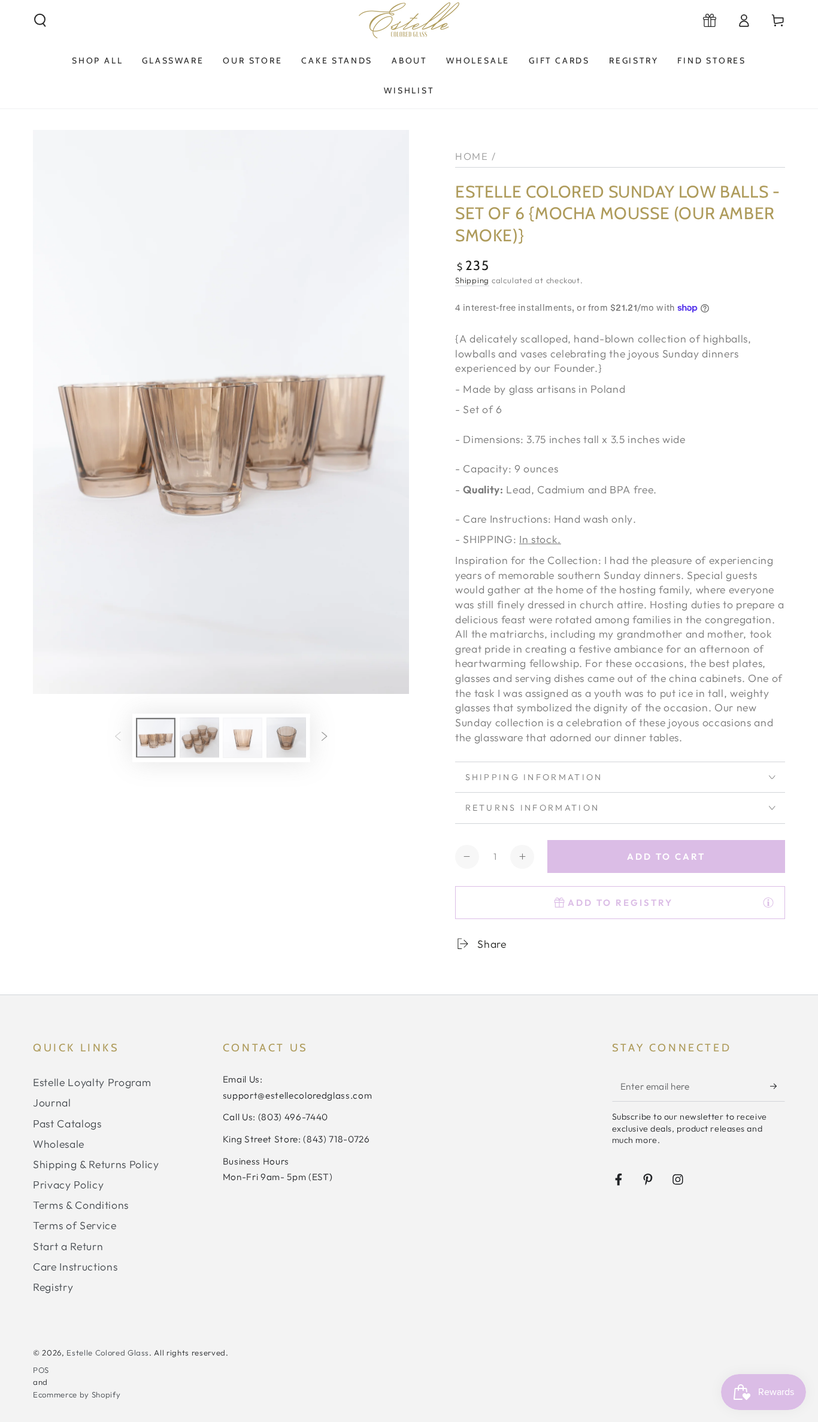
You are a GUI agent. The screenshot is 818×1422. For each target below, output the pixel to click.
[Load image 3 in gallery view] (242, 737)
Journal (52, 1102)
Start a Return (68, 1246)
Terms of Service (75, 1225)
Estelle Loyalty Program (92, 1082)
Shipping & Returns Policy (96, 1164)
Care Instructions (75, 1267)
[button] (40, 20)
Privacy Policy (68, 1184)
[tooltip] (768, 902)
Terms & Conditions (81, 1205)
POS (41, 1370)
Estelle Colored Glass (107, 1352)
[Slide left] (117, 737)
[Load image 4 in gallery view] (286, 737)
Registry (53, 1287)
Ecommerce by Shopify (76, 1394)
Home (471, 156)
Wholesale (58, 1144)
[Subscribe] (777, 1086)
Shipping (472, 280)
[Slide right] (324, 737)
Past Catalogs (67, 1123)
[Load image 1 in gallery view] (155, 737)
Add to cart (666, 856)
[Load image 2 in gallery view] (199, 737)
